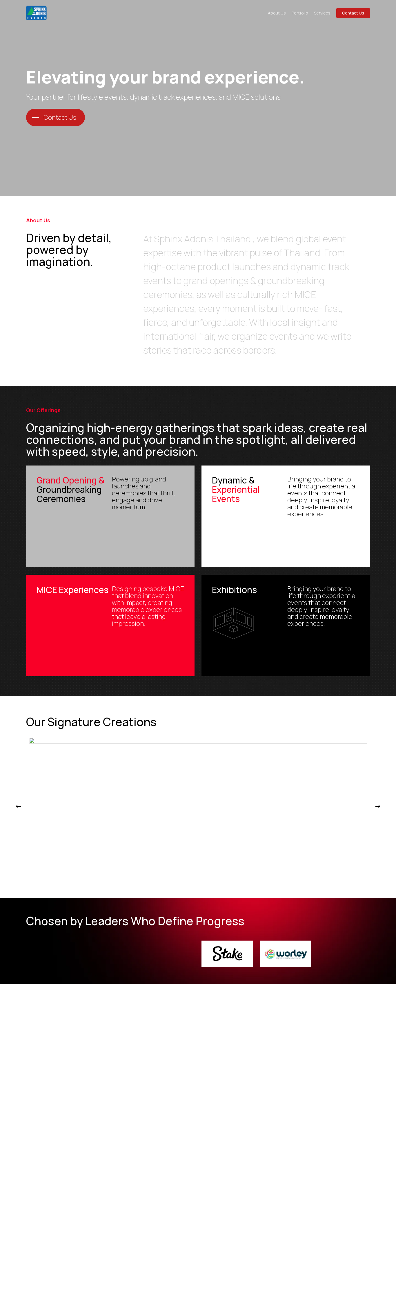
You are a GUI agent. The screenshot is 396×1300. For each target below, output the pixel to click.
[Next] (378, 806)
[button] (55, 117)
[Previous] (18, 806)
